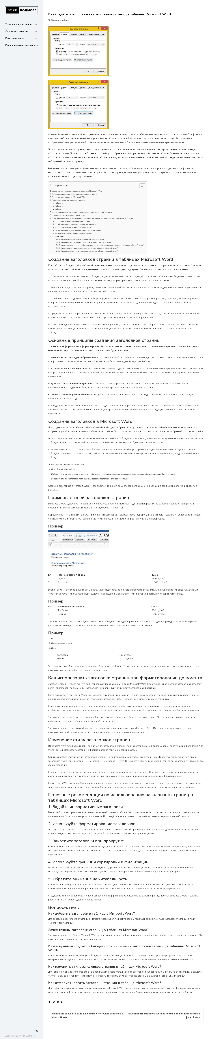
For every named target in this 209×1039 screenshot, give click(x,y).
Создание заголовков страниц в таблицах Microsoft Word (77, 191)
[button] (140, 186)
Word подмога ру (27, 1036)
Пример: (60, 203)
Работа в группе (14, 38)
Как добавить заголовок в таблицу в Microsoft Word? (83, 239)
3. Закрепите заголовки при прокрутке (73, 227)
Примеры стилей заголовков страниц (68, 200)
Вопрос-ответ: (58, 236)
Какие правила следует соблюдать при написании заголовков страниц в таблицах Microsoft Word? (102, 245)
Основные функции (16, 31)
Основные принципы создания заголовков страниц (74, 194)
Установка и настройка (18, 24)
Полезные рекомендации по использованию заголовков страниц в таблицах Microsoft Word (92, 218)
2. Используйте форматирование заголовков (76, 224)
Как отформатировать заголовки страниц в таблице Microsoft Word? (89, 251)
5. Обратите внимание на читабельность (74, 233)
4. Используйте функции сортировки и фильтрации (78, 230)
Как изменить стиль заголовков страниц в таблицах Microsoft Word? (89, 248)
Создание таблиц (60, 20)
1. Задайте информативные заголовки (73, 221)
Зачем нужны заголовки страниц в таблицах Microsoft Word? (86, 242)
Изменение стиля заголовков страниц (68, 215)
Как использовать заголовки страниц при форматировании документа (83, 212)
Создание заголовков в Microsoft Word (69, 197)
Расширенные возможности (21, 45)
